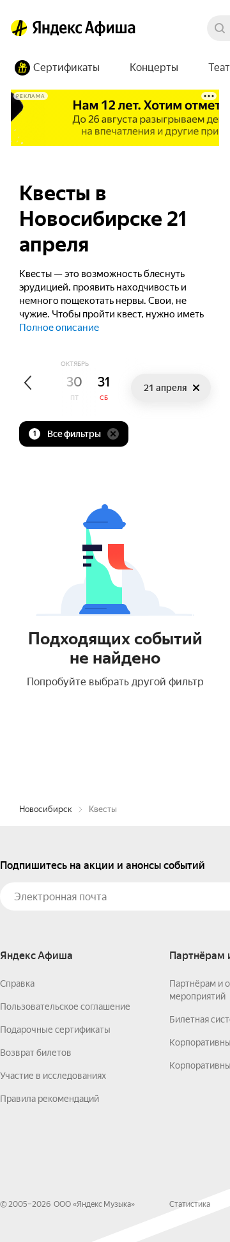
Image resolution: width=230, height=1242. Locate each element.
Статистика (189, 1204)
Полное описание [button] (59, 327)
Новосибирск (45, 809)
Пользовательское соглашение (65, 1006)
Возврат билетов (36, 1052)
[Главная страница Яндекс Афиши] (19, 28)
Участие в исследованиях (53, 1076)
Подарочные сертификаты (55, 1029)
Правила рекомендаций (49, 1099)
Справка (17, 983)
